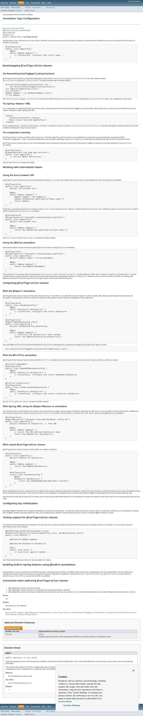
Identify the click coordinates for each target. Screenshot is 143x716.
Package (13, 3)
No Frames (37, 8)
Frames (28, 8)
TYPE (20, 28)
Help (49, 3)
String (8, 634)
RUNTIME (26, 30)
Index (43, 3)
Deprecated (35, 3)
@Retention (8, 30)
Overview (4, 3)
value (14, 28)
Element (32, 10)
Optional (18, 10)
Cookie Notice (65, 701)
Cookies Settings (71, 705)
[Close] (133, 670)
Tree (27, 3)
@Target (7, 28)
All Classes (50, 8)
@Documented (9, 33)
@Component (8, 35)
